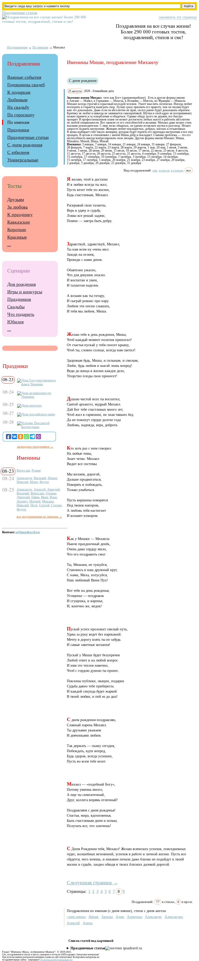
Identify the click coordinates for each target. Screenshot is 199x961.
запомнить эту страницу (178, 17)
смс (155, 170)
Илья (53, 497)
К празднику (20, 214)
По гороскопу (20, 114)
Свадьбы (16, 306)
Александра (174, 917)
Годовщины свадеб (26, 84)
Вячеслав (23, 470)
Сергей (44, 505)
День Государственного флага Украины (38, 382)
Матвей (34, 501)
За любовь (17, 207)
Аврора (107, 917)
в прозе (164, 170)
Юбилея (15, 321)
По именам (40, 47)
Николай (23, 505)
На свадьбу (18, 107)
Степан (56, 505)
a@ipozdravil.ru (27, 532)
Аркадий (53, 489)
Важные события (24, 77)
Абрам (93, 917)
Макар (52, 478)
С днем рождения (82, 81)
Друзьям (15, 199)
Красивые (17, 237)
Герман (51, 493)
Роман (36, 470)
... (9, 244)
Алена (87, 923)
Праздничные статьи (19, 12)
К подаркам (18, 92)
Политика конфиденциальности (56, 959)
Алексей (73, 923)
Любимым (17, 99)
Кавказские (18, 222)
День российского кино (38, 414)
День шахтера (31, 405)
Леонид (22, 501)
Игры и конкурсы (24, 291)
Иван (44, 497)
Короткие (16, 229)
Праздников (19, 299)
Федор (44, 482)
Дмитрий (23, 497)
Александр (153, 917)
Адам (120, 917)
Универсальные (22, 159)
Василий (40, 478)
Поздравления (17, 47)
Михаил (48, 501)
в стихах (177, 170)
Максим (22, 482)
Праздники (18, 129)
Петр (34, 505)
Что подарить (20, 314)
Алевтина (134, 917)
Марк (34, 482)
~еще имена (76, 917)
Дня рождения (21, 284)
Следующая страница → (92, 882)
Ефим (35, 497)
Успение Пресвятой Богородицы (35, 425)
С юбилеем (18, 152)
